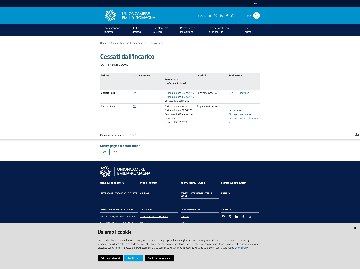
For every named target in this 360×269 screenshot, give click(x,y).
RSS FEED (225, 193)
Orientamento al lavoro (193, 183)
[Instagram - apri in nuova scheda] (231, 15)
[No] (115, 152)
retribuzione (243, 93)
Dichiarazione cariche (240, 114)
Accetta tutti (134, 258)
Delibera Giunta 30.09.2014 (179, 93)
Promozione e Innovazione (234, 183)
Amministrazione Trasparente (127, 43)
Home (103, 43)
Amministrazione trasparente (154, 216)
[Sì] (105, 152)
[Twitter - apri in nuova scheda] (214, 15)
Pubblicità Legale (148, 222)
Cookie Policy (241, 248)
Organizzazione (155, 43)
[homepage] (130, 15)
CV (134, 93)
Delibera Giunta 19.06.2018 (179, 97)
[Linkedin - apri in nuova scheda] (220, 15)
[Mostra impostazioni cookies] (357, 134)
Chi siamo (144, 193)
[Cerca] (256, 15)
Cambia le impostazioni (159, 258)
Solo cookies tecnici (110, 258)
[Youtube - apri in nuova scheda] (209, 15)
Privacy (184, 222)
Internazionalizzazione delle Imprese (118, 193)
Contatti (185, 216)
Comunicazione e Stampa (112, 183)
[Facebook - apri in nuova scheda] (226, 15)
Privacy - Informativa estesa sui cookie (196, 194)
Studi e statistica (148, 183)
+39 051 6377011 (112, 222)
